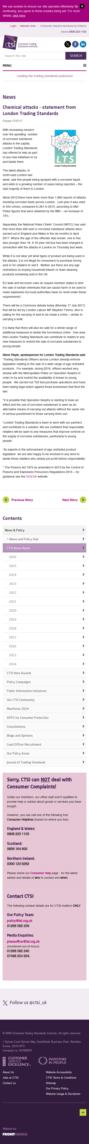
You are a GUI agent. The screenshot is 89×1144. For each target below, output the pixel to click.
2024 (12, 575)
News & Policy (14, 530)
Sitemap (51, 1083)
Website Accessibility (59, 1072)
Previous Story (22, 500)
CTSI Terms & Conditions (61, 1077)
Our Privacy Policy (57, 1088)
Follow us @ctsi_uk (28, 1002)
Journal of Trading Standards (26, 762)
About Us (8, 1072)
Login (13, 25)
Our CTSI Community (21, 700)
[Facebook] (3, 485)
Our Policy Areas (18, 753)
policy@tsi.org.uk (19, 921)
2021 (12, 601)
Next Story (70, 500)
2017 (12, 637)
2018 (12, 628)
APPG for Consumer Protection (27, 717)
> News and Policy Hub (22, 539)
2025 (12, 566)
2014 (12, 664)
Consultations (16, 726)
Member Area (28, 25)
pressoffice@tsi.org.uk (23, 941)
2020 (12, 610)
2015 (12, 655)
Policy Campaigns (19, 682)
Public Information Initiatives (27, 691)
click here (19, 15)
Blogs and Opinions (20, 735)
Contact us (9, 1083)
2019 (12, 619)
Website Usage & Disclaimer (63, 1093)
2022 (12, 592)
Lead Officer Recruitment (24, 744)
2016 (12, 646)
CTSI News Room (18, 548)
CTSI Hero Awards (19, 673)
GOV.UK (31, 476)
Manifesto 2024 (18, 708)
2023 (12, 583)
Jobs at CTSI (11, 1077)
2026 (12, 557)
